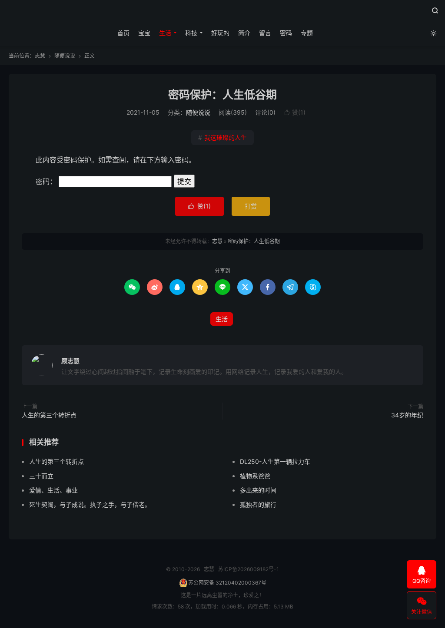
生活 (165, 32)
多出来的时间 (258, 490)
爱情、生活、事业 (53, 490)
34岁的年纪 (407, 415)
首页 (123, 32)
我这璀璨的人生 (222, 137)
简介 (244, 32)
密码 (286, 32)
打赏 (251, 206)
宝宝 (144, 32)
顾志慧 (70, 360)
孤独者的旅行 (258, 504)
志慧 (222, 13)
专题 (307, 32)
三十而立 (41, 475)
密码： (47, 181)
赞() (295, 112)
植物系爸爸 (255, 475)
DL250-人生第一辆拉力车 (275, 461)
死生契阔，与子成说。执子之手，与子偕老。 (90, 504)
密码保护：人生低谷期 (222, 94)
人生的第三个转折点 (49, 415)
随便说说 (64, 56)
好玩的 (220, 32)
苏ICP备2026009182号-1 (248, 569)
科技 (191, 32)
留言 (265, 32)
